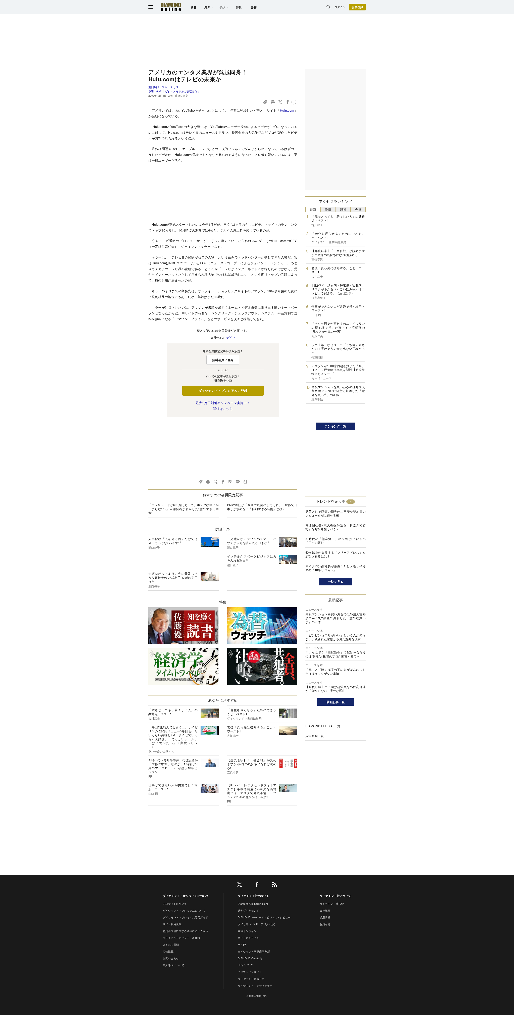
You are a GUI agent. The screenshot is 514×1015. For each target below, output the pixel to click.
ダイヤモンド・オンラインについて (186, 896)
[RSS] (274, 885)
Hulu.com (287, 110)
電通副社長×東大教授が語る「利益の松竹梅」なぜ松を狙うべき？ (335, 527)
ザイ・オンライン (248, 938)
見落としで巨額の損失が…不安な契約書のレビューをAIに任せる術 (335, 513)
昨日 (328, 209)
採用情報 (325, 917)
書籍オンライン (247, 931)
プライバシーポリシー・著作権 (181, 938)
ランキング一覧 (335, 426)
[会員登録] (357, 7)
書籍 (254, 7)
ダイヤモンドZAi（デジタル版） (257, 924)
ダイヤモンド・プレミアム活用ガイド (185, 917)
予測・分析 (155, 91)
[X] (239, 885)
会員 (358, 209)
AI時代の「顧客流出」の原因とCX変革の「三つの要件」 (335, 541)
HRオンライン (246, 965)
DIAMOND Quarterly (250, 958)
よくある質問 (171, 945)
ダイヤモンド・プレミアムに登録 (223, 390)
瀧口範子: (165, 87)
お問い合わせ (171, 958)
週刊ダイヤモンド (248, 910)
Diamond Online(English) (253, 904)
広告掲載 (168, 951)
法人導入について (173, 965)
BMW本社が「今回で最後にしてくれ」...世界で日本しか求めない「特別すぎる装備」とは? (262, 507)
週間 (343, 209)
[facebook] (257, 885)
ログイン (340, 7)
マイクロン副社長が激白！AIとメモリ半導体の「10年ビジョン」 (335, 568)
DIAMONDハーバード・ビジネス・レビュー (264, 917)
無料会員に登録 (223, 360)
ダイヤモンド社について (335, 896)
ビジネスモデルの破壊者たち (182, 91)
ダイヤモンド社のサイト (253, 896)
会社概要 (325, 910)
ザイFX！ (243, 945)
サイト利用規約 (172, 924)
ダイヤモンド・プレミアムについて (184, 910)
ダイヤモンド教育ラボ (251, 979)
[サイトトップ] (171, 7)
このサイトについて (175, 904)
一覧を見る (335, 581)
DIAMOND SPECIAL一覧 (322, 726)
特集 (239, 7)
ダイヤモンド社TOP (332, 904)
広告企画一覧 (314, 736)
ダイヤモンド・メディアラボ (255, 985)
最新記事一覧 (335, 702)
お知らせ (325, 924)
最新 (313, 209)
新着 (194, 7)
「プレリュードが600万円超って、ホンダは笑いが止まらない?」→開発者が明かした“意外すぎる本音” (183, 509)
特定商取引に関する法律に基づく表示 (185, 931)
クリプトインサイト (250, 972)
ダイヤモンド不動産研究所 (254, 951)
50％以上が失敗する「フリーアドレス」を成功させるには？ (335, 554)
